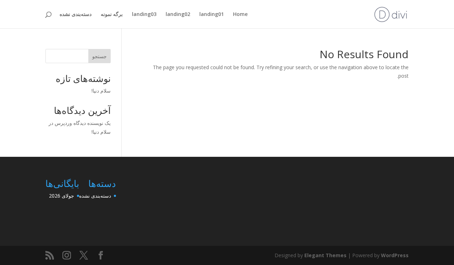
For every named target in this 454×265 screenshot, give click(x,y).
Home (240, 14)
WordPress (395, 255)
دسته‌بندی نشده (76, 14)
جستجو (99, 56)
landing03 (144, 14)
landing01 (211, 14)
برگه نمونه (112, 14)
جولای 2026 (61, 195)
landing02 (178, 14)
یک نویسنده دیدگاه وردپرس (83, 123)
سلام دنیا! (101, 90)
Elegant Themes (325, 255)
